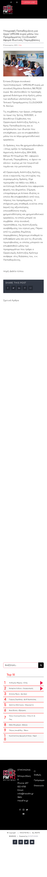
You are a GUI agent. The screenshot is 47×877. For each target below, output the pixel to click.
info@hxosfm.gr (25, 794)
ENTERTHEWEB (33, 836)
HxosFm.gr (22, 801)
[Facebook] (20, 810)
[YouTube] (23, 814)
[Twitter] (27, 810)
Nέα (20, 45)
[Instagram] (23, 810)
